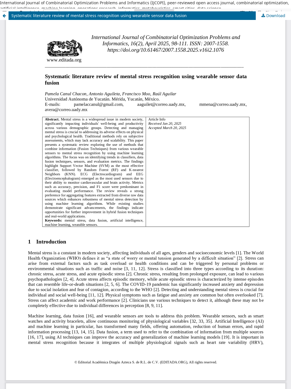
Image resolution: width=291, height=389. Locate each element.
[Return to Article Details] (4, 15)
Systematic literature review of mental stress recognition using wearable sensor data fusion (99, 15)
